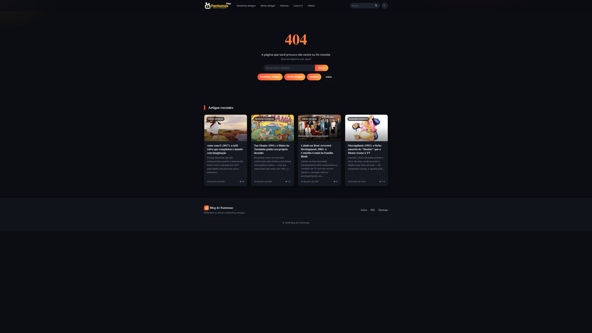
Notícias (284, 5)
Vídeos (311, 5)
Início (329, 76)
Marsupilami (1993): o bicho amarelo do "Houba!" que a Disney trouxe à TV (364, 149)
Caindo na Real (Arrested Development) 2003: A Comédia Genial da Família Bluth (317, 150)
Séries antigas (268, 5)
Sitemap (383, 210)
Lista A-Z (298, 5)
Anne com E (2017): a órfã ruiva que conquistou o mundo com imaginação (225, 149)
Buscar (321, 68)
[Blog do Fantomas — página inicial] (217, 5)
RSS (373, 210)
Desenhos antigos (246, 5)
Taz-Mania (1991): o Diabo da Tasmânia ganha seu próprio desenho (271, 149)
